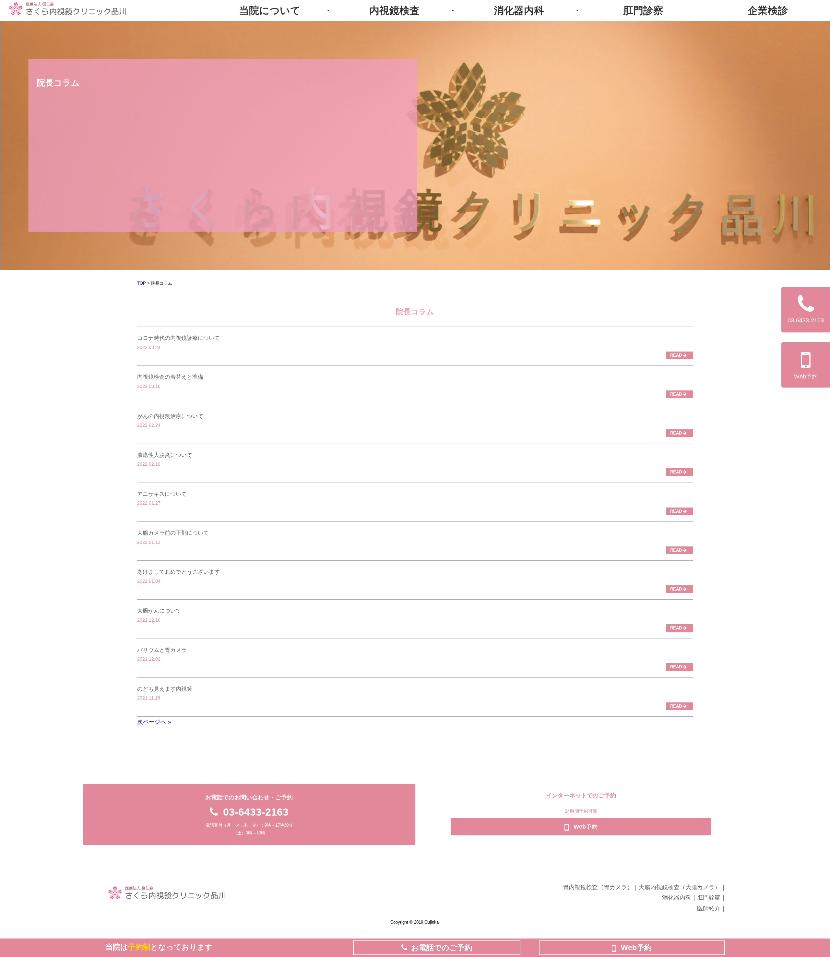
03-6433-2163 (256, 812)
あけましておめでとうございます (178, 572)
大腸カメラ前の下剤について (173, 533)
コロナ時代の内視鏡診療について (178, 338)
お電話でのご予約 (441, 947)
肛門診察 (708, 897)
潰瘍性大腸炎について (164, 455)
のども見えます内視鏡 (164, 689)
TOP (141, 283)
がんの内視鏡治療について (170, 416)
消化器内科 (676, 897)
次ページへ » (154, 722)
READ (676, 355)
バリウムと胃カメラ (162, 650)
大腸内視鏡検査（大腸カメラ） (679, 887)
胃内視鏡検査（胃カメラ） (598, 887)
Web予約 (806, 376)
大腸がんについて (159, 611)
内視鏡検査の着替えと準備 (170, 377)
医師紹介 (708, 908)
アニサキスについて (162, 494)
